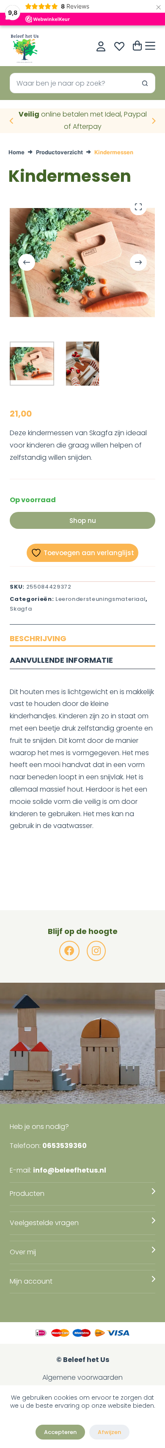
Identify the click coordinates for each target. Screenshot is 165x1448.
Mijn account (31, 1281)
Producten (27, 1193)
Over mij (23, 1252)
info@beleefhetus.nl (69, 1170)
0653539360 (64, 1146)
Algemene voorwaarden (82, 1377)
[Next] (153, 121)
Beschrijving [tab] (38, 638)
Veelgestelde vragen (44, 1223)
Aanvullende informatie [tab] (61, 660)
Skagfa (21, 609)
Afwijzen (109, 1432)
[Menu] (150, 46)
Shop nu (82, 520)
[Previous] (12, 121)
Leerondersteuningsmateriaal (100, 599)
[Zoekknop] (145, 83)
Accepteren (60, 1432)
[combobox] (72, 83)
